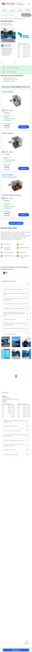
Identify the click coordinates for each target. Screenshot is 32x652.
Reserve (23, 127)
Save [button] (26, 643)
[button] (26, 642)
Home (2, 18)
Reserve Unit (16, 650)
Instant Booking (28, 10)
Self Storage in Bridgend (18, 18)
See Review (8, 46)
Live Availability (20, 10)
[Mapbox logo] (5, 393)
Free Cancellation (12, 10)
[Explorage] (8, 3)
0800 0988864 (21, 3)
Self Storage (8, 18)
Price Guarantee (4, 10)
